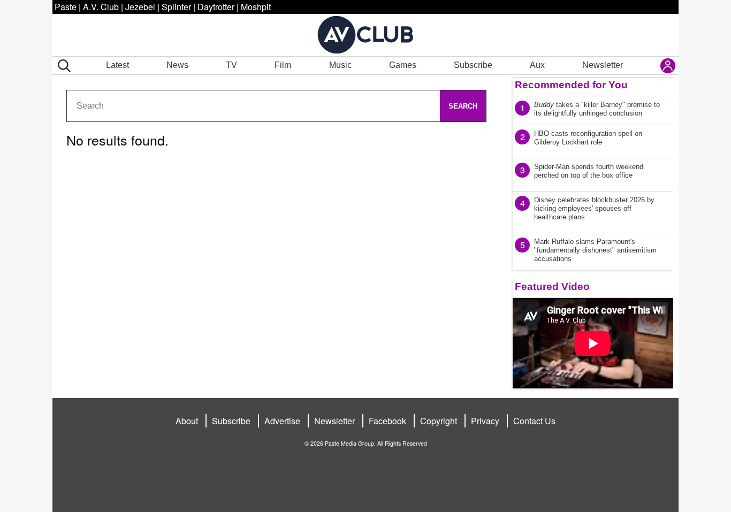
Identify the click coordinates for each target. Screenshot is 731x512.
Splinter (176, 7)
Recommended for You (571, 84)
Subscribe (473, 65)
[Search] (62, 66)
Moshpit (256, 7)
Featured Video (552, 286)
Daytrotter (215, 7)
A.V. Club (101, 7)
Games (402, 65)
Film (283, 65)
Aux (537, 65)
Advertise (282, 421)
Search (462, 106)
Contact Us (534, 421)
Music (340, 65)
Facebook (387, 421)
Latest (117, 65)
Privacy (485, 421)
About (187, 421)
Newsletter (602, 65)
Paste (66, 7)
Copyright (438, 421)
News (177, 65)
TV (231, 65)
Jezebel (140, 7)
